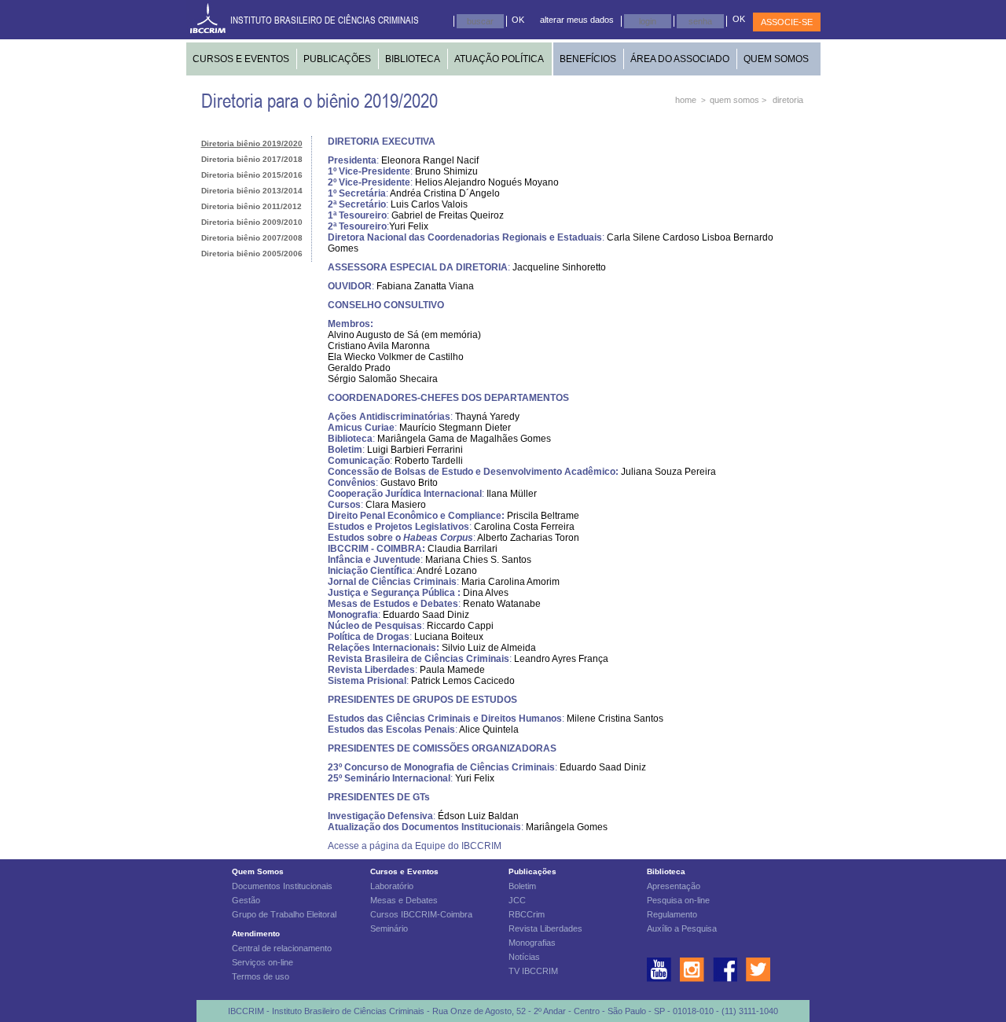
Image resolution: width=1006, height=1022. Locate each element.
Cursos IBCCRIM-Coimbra (421, 914)
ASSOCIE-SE (787, 22)
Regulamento (672, 914)
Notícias (524, 956)
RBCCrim (527, 914)
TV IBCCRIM (533, 971)
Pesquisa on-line (678, 900)
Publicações (532, 871)
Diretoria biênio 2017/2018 (252, 159)
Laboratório (391, 886)
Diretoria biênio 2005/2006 (252, 253)
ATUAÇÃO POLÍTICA (499, 58)
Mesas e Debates (404, 900)
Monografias (532, 942)
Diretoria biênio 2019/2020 (252, 143)
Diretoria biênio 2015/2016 (252, 175)
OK (518, 19)
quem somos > (738, 100)
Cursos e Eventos (404, 871)
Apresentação (673, 886)
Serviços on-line (262, 962)
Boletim (522, 886)
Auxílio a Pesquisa (682, 928)
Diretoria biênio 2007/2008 (252, 237)
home (685, 100)
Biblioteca (666, 871)
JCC (517, 900)
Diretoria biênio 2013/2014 (252, 190)
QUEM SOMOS (776, 58)
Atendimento (256, 933)
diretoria (788, 100)
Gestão (246, 900)
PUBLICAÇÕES (337, 58)
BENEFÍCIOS (588, 58)
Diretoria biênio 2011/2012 (251, 206)
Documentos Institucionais (282, 886)
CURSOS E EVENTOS (241, 58)
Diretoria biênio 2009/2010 (252, 222)
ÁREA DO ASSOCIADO (679, 58)
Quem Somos (258, 871)
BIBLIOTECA (412, 58)
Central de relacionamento (282, 948)
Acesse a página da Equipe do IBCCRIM (414, 845)
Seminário (389, 928)
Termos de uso (260, 976)
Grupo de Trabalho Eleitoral (284, 914)
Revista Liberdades (545, 928)
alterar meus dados (577, 19)
